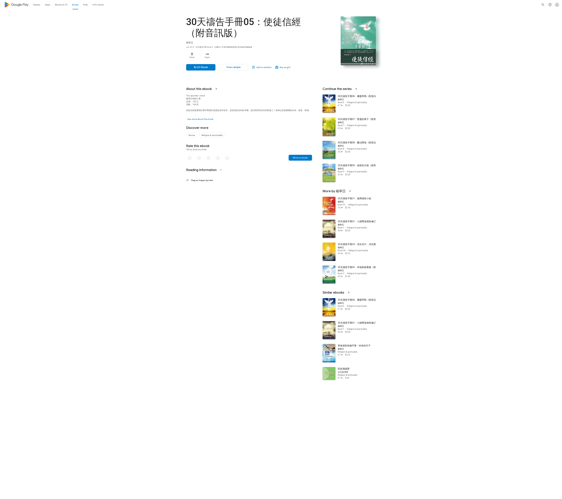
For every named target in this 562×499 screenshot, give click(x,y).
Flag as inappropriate (199, 180)
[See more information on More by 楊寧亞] (349, 191)
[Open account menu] (557, 4)
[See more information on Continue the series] (355, 88)
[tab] (37, 4)
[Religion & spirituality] (212, 135)
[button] (233, 67)
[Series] (191, 135)
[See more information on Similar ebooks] (348, 292)
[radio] (189, 158)
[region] (244, 55)
